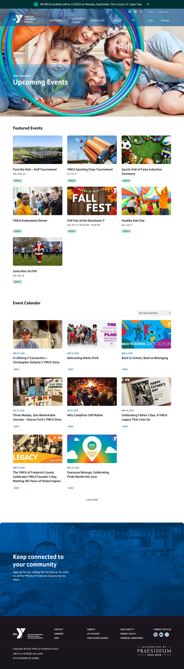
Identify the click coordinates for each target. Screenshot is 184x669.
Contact (58, 629)
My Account (93, 634)
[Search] (133, 20)
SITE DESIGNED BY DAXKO (26, 658)
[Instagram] (141, 12)
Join (151, 20)
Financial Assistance (131, 638)
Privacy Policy (128, 634)
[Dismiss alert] (148, 4)
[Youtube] (135, 12)
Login (151, 12)
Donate (165, 20)
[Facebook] (130, 12)
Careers (58, 634)
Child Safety (127, 629)
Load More (92, 500)
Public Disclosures (97, 638)
